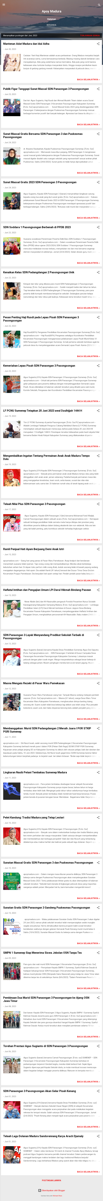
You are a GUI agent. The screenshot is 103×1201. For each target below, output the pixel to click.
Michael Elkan (57, 1196)
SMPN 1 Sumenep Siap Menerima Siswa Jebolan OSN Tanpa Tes (42, 952)
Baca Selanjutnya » (88, 79)
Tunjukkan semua (90, 35)
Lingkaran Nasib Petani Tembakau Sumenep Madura (35, 772)
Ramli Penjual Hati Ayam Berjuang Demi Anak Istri (33, 549)
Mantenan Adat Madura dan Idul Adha (26, 43)
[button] (98, 44)
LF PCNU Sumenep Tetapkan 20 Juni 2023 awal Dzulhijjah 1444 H (42, 410)
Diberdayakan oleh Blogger (53, 1190)
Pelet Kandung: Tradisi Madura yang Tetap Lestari (33, 817)
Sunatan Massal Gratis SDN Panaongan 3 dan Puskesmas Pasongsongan (48, 862)
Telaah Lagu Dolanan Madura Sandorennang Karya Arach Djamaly (43, 1136)
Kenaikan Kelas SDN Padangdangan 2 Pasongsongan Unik (38, 272)
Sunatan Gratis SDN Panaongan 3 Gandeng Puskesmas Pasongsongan (46, 907)
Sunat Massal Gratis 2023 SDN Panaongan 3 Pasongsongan (39, 182)
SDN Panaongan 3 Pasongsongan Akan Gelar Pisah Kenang (39, 1091)
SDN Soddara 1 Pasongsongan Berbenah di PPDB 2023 (37, 227)
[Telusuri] (99, 5)
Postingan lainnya (51, 1180)
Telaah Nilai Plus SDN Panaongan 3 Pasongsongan (34, 504)
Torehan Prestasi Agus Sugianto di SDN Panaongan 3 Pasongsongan (45, 1046)
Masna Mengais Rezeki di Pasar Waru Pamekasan (34, 683)
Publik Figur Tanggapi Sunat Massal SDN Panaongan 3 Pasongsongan (46, 89)
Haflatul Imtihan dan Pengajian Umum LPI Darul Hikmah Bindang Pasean (47, 590)
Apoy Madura (51, 11)
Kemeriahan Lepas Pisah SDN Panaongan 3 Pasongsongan (39, 365)
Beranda (51, 25)
